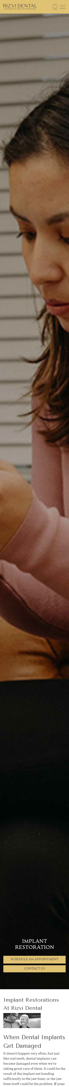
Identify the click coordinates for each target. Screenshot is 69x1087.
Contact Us (34, 968)
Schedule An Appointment (34, 959)
